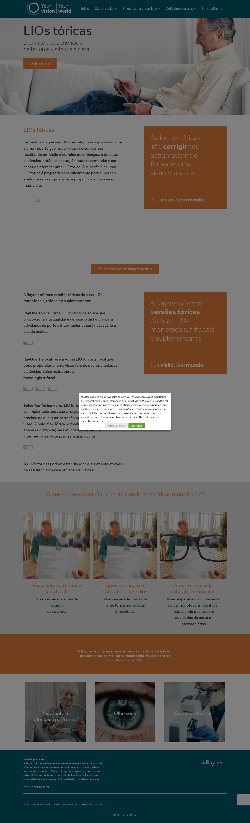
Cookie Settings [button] (116, 425)
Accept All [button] (136, 425)
